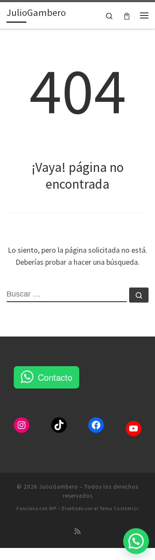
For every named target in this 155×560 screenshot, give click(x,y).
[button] (136, 541)
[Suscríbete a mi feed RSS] (77, 531)
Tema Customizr (119, 508)
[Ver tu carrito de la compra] (127, 15)
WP (52, 508)
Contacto (55, 377)
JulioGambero (58, 486)
